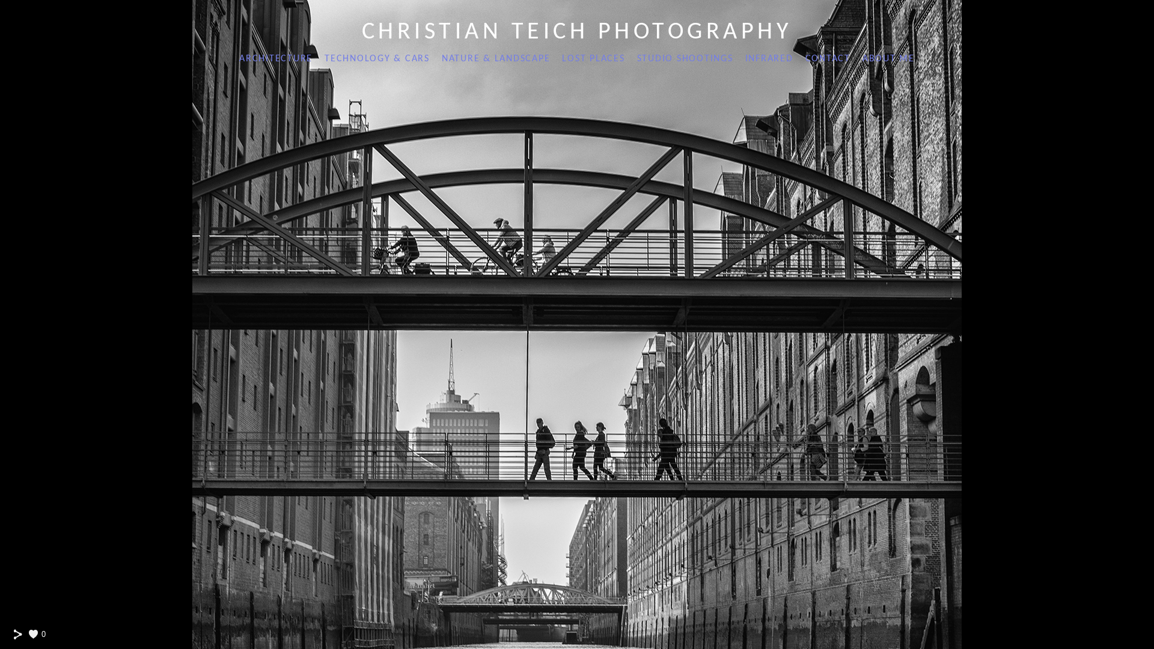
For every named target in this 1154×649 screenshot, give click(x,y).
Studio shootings (685, 59)
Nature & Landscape (496, 59)
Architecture (276, 59)
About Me (888, 59)
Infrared (769, 59)
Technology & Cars (377, 59)
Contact (827, 59)
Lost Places (593, 59)
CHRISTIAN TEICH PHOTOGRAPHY (577, 32)
